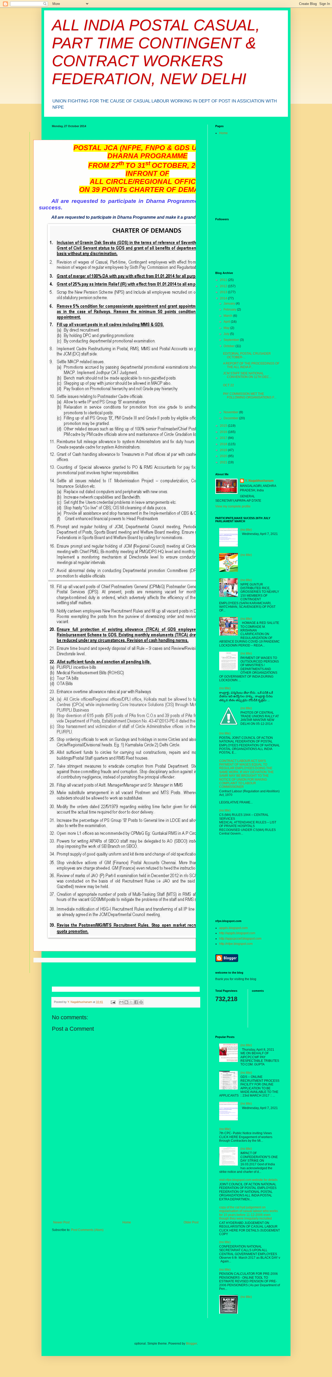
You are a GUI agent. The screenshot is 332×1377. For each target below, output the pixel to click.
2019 (224, 450)
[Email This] (121, 1002)
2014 (224, 298)
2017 (224, 438)
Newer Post (61, 1222)
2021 (224, 462)
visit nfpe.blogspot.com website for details (248, 1180)
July (227, 334)
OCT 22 (228, 385)
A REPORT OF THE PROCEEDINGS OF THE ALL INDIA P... (251, 365)
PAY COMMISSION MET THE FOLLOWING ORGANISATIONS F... (249, 395)
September (232, 340)
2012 (224, 286)
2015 (224, 426)
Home (126, 1222)
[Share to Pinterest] (141, 1002)
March (228, 316)
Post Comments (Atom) (87, 1230)
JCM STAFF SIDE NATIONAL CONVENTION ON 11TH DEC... (247, 375)
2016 (224, 432)
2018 (224, 444)
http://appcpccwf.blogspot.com (240, 938)
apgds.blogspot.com (233, 928)
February (230, 309)
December (231, 418)
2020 (224, 456)
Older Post (191, 1222)
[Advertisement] (126, 1181)
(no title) (246, 530)
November (231, 412)
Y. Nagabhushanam (259, 481)
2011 (224, 280)
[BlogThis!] (126, 1002)
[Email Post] (112, 1001)
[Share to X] (131, 1002)
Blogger (191, 1343)
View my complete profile (233, 506)
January (230, 303)
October (230, 346)
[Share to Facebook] (136, 1002)
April (227, 321)
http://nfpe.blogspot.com (236, 944)
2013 (224, 292)
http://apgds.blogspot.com (237, 933)
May (227, 328)
